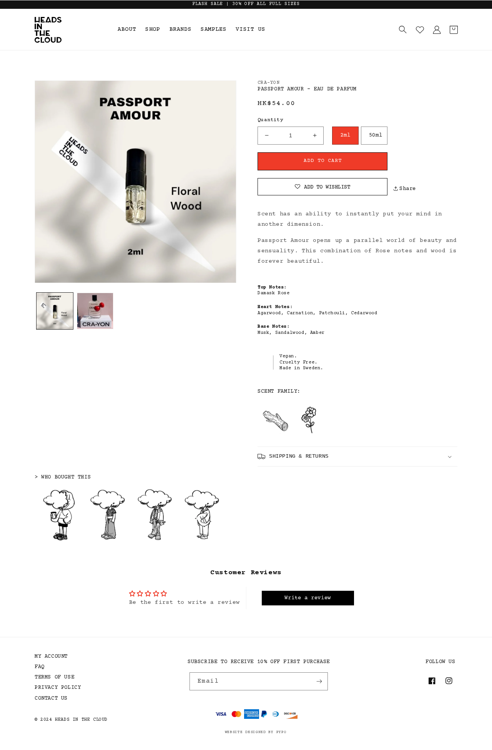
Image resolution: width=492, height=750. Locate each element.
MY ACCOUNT (51, 656)
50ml (375, 135)
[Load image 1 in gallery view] (55, 311)
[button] (402, 29)
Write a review (307, 598)
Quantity (270, 120)
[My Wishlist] (419, 29)
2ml (345, 135)
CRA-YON (269, 82)
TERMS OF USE (54, 677)
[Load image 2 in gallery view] (95, 311)
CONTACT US (51, 698)
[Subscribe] (319, 681)
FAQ (40, 667)
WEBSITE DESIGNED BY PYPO (256, 732)
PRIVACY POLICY (58, 688)
